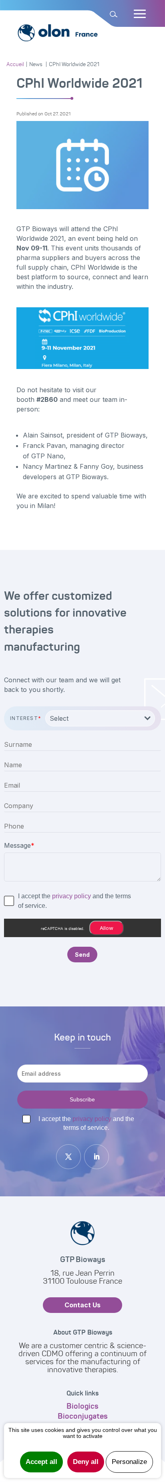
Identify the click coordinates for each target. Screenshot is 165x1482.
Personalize (129, 1462)
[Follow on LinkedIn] (96, 1156)
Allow (106, 928)
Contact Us (82, 1305)
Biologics (82, 1406)
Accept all (41, 1462)
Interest (25, 718)
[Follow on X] (68, 1156)
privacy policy (71, 896)
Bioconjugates (83, 1416)
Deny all (86, 1462)
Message (19, 845)
